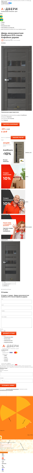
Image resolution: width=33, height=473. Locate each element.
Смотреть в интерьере (10, 124)
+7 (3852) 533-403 (4, 3)
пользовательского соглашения (6, 390)
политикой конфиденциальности (12, 389)
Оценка (1, 329)
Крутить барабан (4, 452)
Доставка (6, 360)
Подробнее (3, 42)
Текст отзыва (3, 316)
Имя (2, 299)
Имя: (1, 371)
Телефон (3, 310)
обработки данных (3, 368)
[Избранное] (2, 7)
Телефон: (2, 377)
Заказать (5, 285)
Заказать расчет (18, 137)
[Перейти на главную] (9, 9)
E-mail (2, 304)
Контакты (6, 358)
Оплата (5, 357)
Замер (5, 355)
